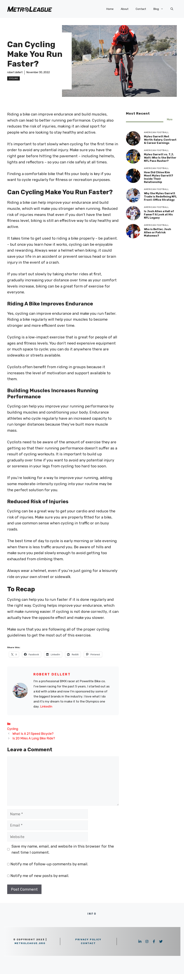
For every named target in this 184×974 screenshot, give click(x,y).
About (124, 9)
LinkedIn (46, 706)
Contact (141, 9)
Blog (156, 9)
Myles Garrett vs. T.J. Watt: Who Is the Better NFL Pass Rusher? (160, 157)
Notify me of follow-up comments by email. (49, 864)
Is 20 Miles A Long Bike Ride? (33, 738)
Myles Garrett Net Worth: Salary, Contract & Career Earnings (160, 140)
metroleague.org (30, 943)
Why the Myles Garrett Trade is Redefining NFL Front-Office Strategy (160, 196)
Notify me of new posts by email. (39, 875)
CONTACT (88, 943)
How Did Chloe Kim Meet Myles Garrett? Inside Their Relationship (158, 177)
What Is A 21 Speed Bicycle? (33, 733)
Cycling (13, 78)
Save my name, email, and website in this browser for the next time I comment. (63, 849)
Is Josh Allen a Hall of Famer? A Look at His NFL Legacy (159, 214)
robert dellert (15, 72)
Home (110, 9)
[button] (172, 9)
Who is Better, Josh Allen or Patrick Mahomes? (157, 232)
